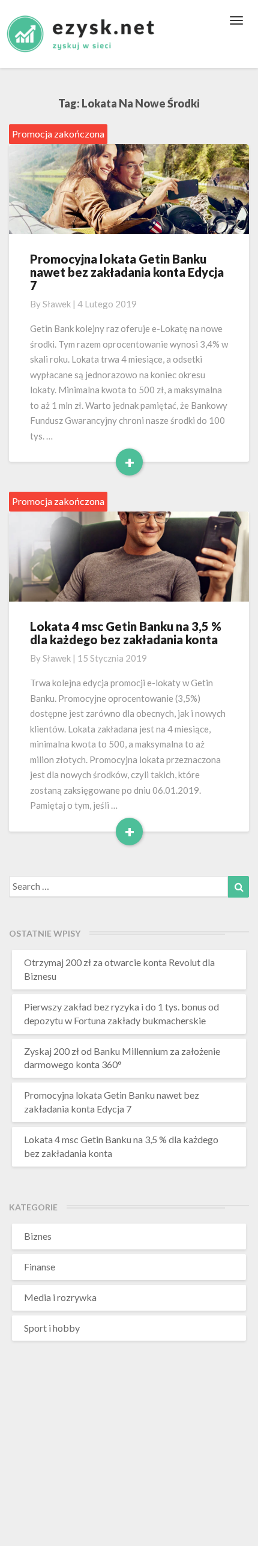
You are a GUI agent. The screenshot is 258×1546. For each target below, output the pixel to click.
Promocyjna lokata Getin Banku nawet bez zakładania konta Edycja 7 (127, 272)
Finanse (39, 1266)
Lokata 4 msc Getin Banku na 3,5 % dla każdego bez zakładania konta (125, 633)
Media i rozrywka (60, 1297)
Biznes (38, 1236)
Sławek (57, 303)
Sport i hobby (52, 1327)
